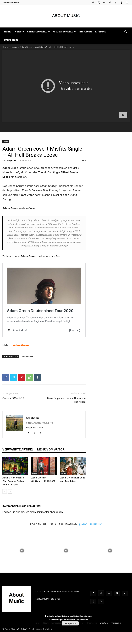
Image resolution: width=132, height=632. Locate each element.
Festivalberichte (63, 31)
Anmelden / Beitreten (10, 3)
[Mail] (104, 2)
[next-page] (10, 491)
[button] (125, 31)
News (17, 31)
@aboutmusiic (90, 524)
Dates (63, 473)
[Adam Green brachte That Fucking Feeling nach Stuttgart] (15, 466)
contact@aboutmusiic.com (50, 602)
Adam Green (21, 345)
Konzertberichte (37, 31)
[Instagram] (98, 2)
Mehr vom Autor (50, 449)
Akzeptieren (70, 623)
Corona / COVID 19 (13, 398)
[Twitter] (127, 2)
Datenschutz (82, 619)
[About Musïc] (66, 16)
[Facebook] (93, 2)
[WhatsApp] (29, 377)
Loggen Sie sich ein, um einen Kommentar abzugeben (32, 511)
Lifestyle (100, 31)
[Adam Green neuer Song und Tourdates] (73, 466)
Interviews (85, 31)
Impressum (11, 39)
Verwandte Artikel (18, 449)
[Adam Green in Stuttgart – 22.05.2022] (44, 466)
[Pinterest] (110, 2)
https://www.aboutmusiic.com (39, 423)
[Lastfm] (42, 433)
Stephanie (11, 160)
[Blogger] (29, 433)
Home (7, 31)
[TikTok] (115, 2)
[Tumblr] (121, 2)
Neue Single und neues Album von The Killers (66, 400)
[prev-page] (4, 491)
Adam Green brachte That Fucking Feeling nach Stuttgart (13, 481)
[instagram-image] (22, 551)
